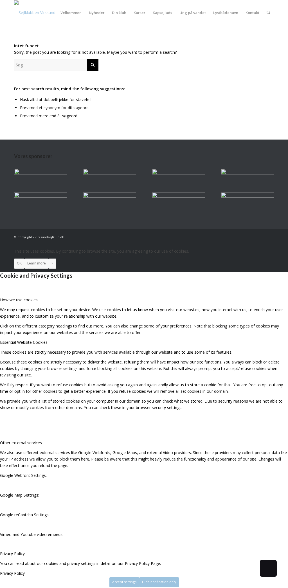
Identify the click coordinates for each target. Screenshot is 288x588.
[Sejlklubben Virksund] (34, 12)
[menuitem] (71, 12)
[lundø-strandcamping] (40, 196)
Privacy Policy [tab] (12, 553)
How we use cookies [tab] (19, 299)
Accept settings (124, 582)
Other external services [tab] (21, 442)
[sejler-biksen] (109, 196)
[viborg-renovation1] (247, 196)
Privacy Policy (12, 573)
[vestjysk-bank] (247, 173)
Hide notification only (159, 582)
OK (19, 263)
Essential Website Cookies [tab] (24, 342)
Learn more (36, 263)
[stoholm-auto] (178, 196)
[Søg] (268, 12)
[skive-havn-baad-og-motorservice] (109, 173)
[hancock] (178, 173)
